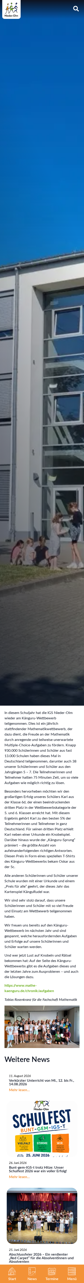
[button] (71, 1271)
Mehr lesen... (19, 1090)
